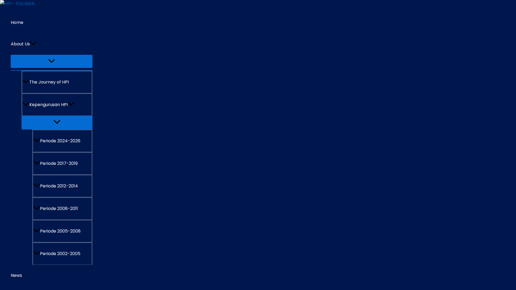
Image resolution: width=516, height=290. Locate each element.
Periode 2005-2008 (60, 231)
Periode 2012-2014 (59, 186)
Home (17, 22)
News (16, 275)
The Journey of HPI (49, 82)
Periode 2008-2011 (59, 208)
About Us (20, 44)
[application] (33, 44)
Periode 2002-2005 (60, 254)
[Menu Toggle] (51, 61)
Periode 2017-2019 (59, 163)
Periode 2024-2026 (60, 141)
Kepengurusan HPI (48, 105)
